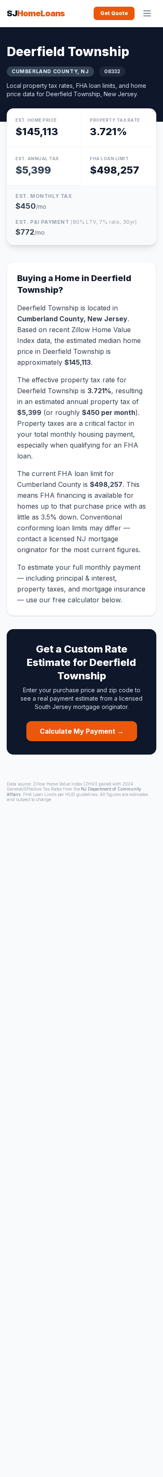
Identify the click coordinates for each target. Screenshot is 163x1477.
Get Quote (114, 13)
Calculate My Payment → (82, 731)
